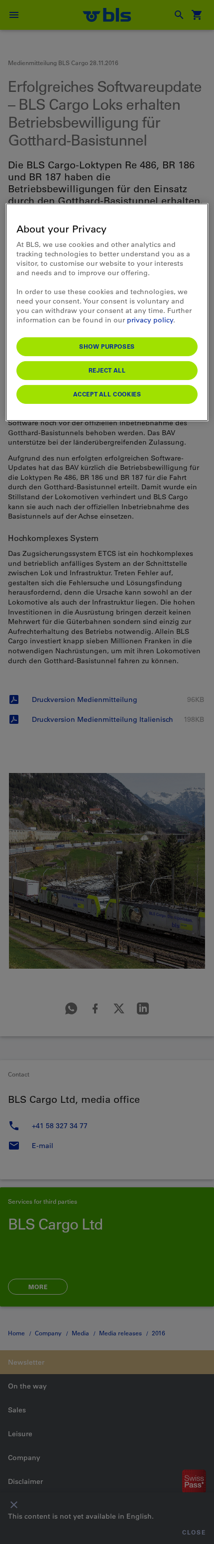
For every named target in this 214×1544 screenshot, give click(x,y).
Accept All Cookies (107, 394)
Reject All (107, 370)
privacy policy (150, 319)
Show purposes (107, 346)
